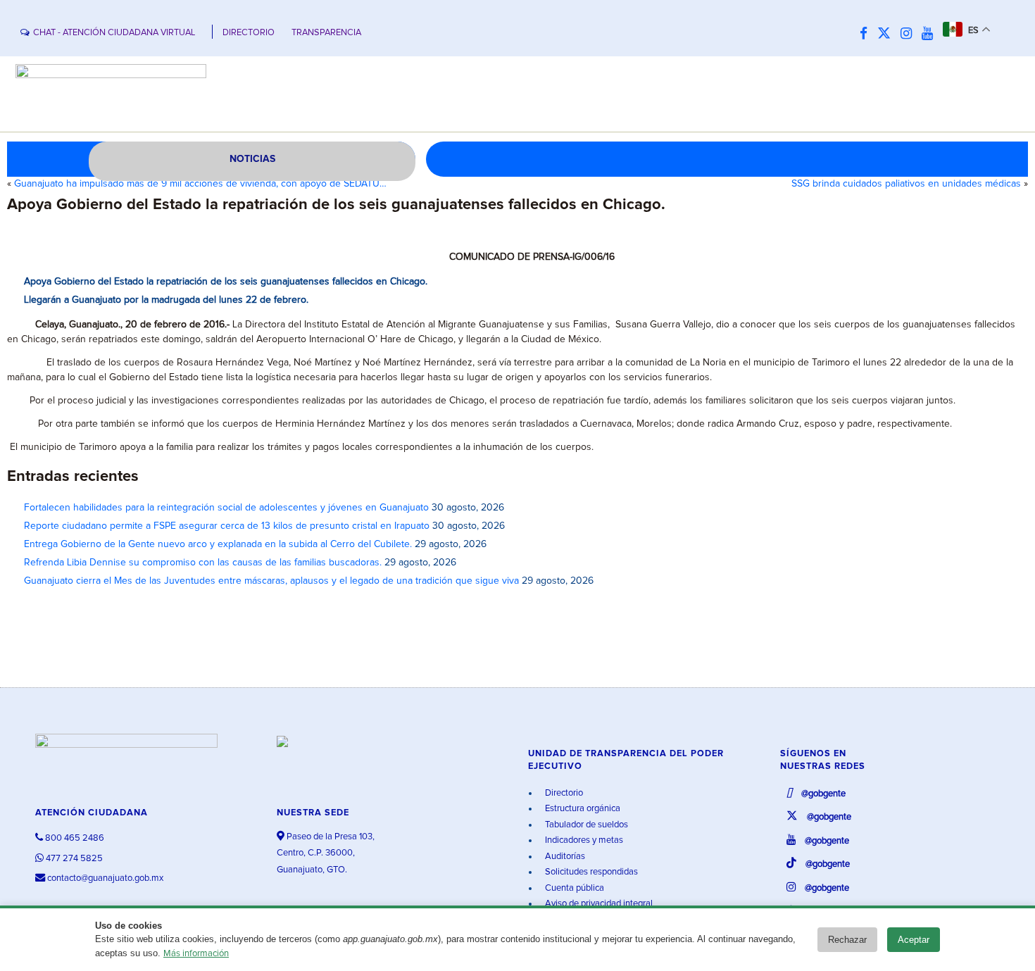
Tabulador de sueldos (585, 824)
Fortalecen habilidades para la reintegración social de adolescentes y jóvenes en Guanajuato (226, 508)
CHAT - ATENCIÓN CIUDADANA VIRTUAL (114, 32)
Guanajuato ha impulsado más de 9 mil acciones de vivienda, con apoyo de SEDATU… (200, 184)
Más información (196, 953)
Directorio (563, 793)
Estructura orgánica (581, 808)
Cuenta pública (573, 888)
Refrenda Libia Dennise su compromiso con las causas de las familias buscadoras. (203, 563)
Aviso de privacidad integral (598, 903)
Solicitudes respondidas (590, 872)
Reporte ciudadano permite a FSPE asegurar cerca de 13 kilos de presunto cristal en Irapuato (226, 526)
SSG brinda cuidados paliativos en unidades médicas (906, 184)
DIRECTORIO (248, 32)
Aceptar (913, 939)
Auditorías (564, 856)
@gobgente (822, 793)
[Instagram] (910, 34)
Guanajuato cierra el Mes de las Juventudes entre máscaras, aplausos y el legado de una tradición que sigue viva (271, 581)
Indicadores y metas (583, 840)
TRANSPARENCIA (326, 32)
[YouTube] (931, 34)
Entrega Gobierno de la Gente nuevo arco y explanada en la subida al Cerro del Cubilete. (218, 544)
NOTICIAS (252, 159)
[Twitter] (887, 34)
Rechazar (847, 939)
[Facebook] (867, 34)
